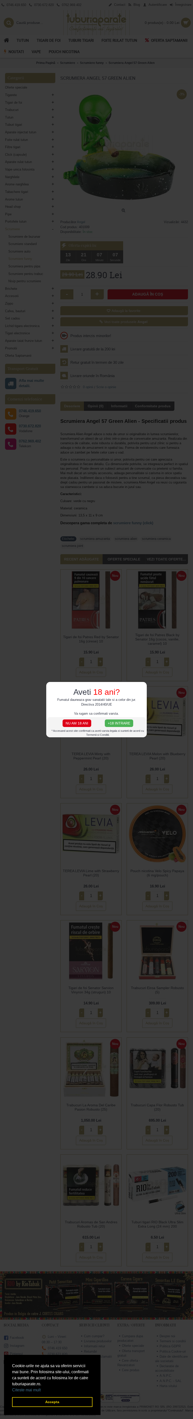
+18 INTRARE (119, 723)
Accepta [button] (52, 1402)
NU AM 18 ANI (77, 723)
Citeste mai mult (26, 1390)
